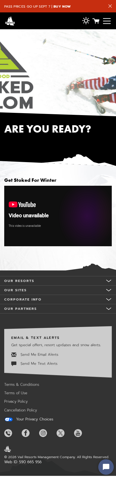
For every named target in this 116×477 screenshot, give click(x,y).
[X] (65, 433)
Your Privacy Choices (34, 419)
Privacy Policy (16, 401)
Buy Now (62, 6)
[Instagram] (47, 433)
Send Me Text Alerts (38, 363)
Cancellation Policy (20, 410)
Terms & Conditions (21, 384)
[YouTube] (82, 433)
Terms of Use (15, 393)
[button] (86, 21)
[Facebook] (30, 433)
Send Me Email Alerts (38, 354)
